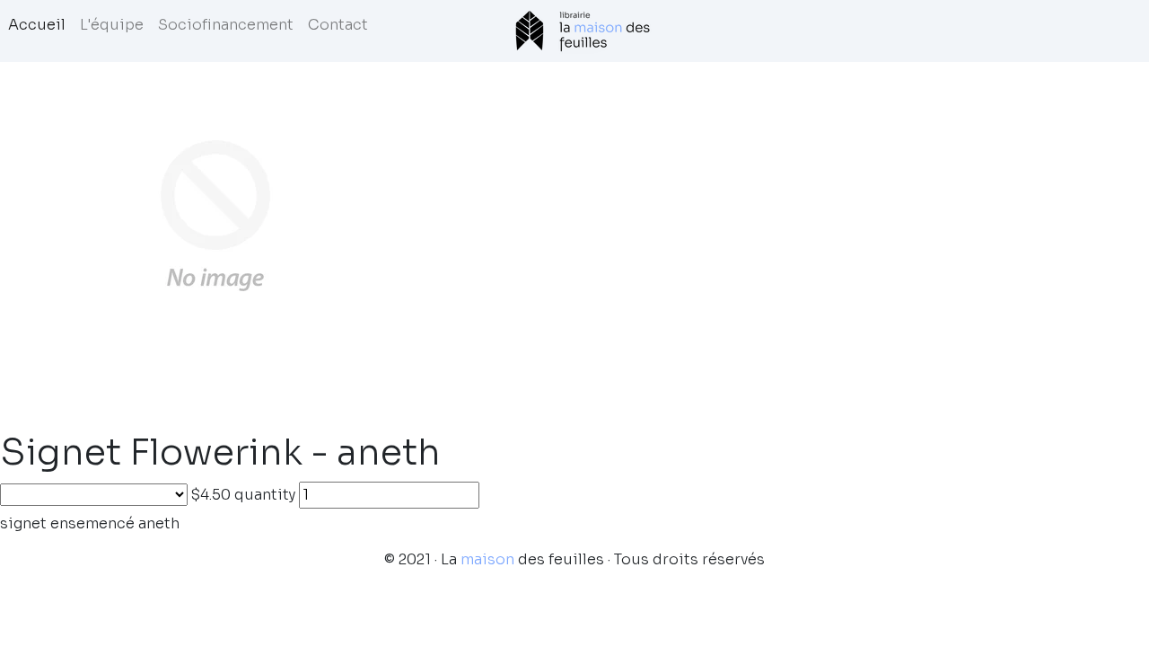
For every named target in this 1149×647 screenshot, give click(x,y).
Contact (338, 24)
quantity (264, 494)
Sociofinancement (226, 24)
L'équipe (112, 24)
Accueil (37, 24)
